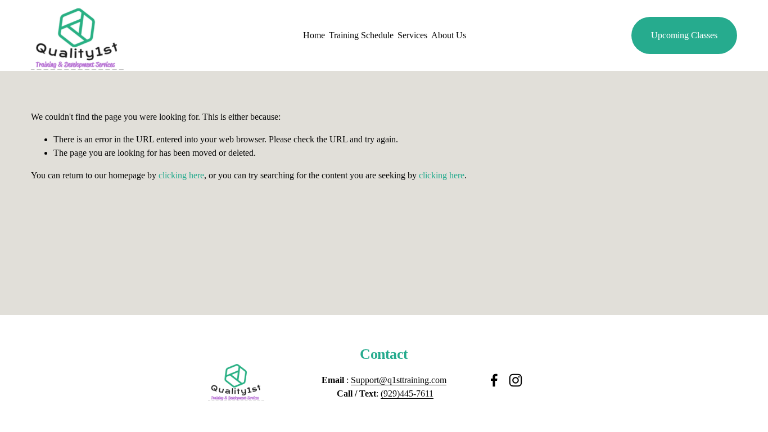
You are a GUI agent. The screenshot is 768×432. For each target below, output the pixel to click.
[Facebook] (494, 380)
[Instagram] (515, 380)
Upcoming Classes (684, 35)
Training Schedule (361, 35)
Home (314, 35)
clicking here (181, 175)
